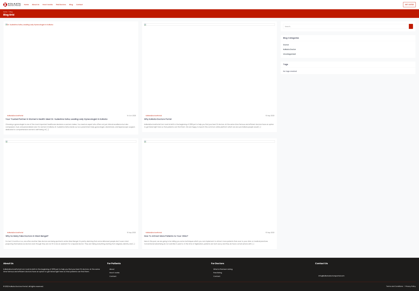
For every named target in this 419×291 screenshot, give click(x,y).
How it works (48, 4)
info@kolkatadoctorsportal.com (331, 276)
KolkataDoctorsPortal (15, 116)
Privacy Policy (410, 286)
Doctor (286, 45)
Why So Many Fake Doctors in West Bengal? (27, 236)
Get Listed (409, 4)
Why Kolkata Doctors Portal (157, 119)
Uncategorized (289, 54)
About (111, 269)
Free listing (217, 272)
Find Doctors (61, 4)
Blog (71, 4)
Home (26, 4)
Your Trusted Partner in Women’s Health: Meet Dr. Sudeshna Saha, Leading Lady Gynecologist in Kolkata (56, 119)
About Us (35, 4)
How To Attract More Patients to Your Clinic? (166, 236)
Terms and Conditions (394, 286)
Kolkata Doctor (289, 49)
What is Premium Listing (223, 269)
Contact (79, 4)
